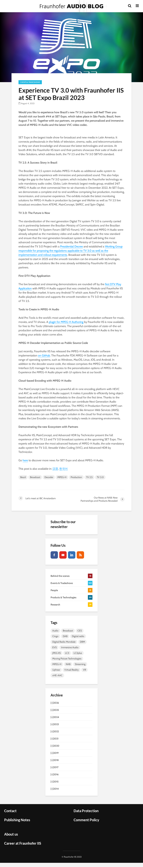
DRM (82, 641)
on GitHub (44, 355)
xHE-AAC (57, 675)
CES (79, 630)
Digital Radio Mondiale (64, 641)
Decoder (48, 477)
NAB (68, 664)
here (25, 460)
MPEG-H (61, 477)
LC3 (67, 653)
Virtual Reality (71, 669)
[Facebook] (54, 555)
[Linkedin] (71, 555)
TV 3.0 (100, 477)
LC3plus (78, 653)
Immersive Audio (69, 647)
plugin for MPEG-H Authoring (66, 322)
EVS (54, 647)
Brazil (23, 477)
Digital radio (78, 636)
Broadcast (35, 477)
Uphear (56, 669)
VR (84, 669)
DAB (65, 636)
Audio (55, 630)
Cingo (55, 636)
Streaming (80, 664)
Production (76, 477)
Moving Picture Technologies (66, 658)
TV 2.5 (89, 477)
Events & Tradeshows (30, 82)
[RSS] (80, 555)
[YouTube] (63, 555)
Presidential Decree (71, 246)
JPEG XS (56, 653)
